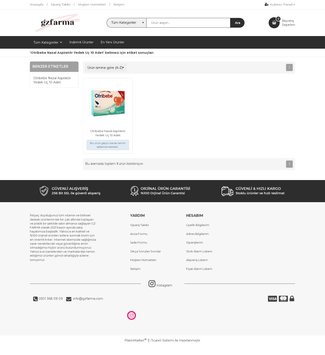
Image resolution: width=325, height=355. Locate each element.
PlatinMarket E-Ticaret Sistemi (149, 340)
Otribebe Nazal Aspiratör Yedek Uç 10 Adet (52, 80)
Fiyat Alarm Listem (199, 269)
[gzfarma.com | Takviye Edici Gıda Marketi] (56, 32)
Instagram (163, 285)
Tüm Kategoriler (45, 42)
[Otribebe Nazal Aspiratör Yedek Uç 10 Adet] (107, 103)
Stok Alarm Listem (199, 251)
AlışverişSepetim (288, 23)
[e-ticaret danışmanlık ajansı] (160, 349)
